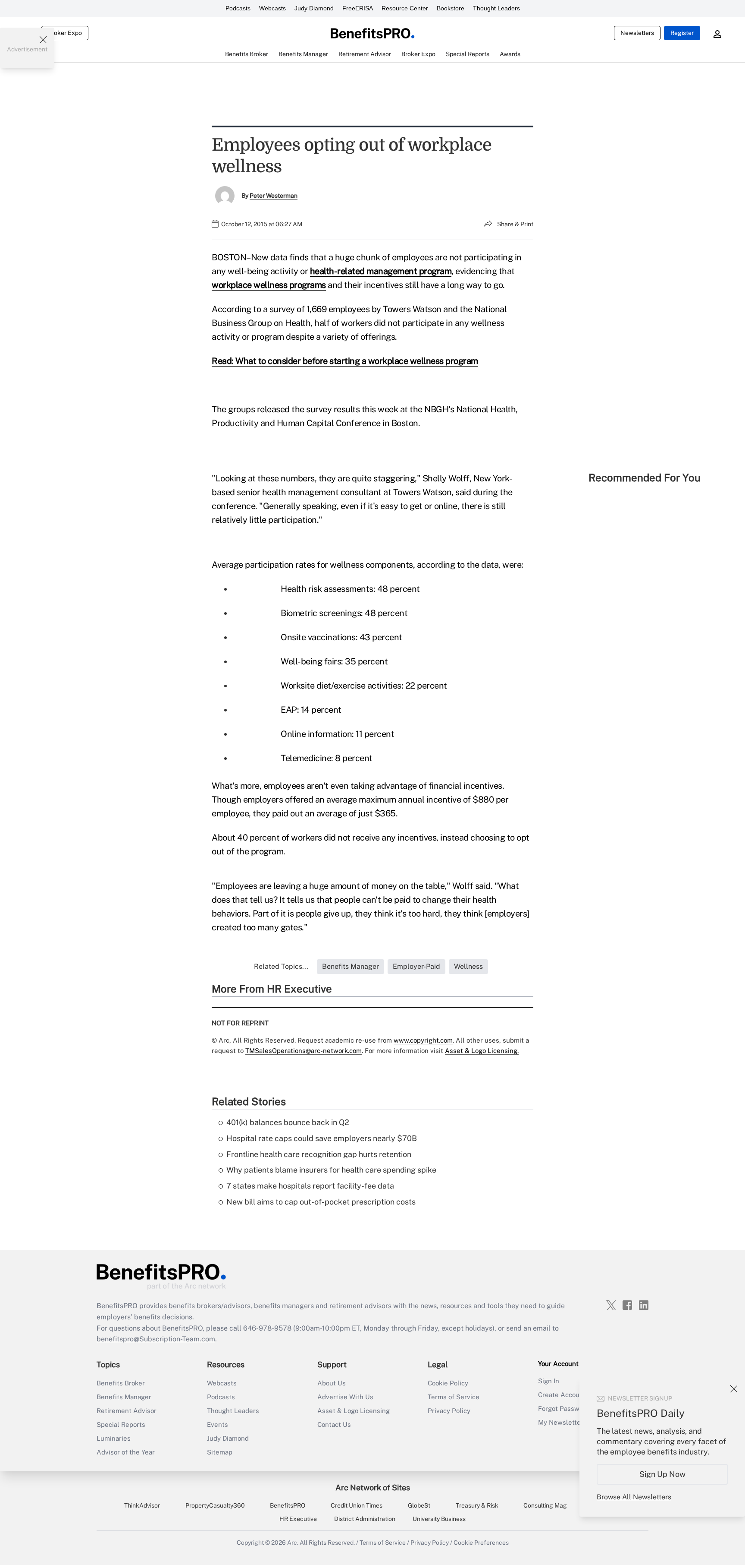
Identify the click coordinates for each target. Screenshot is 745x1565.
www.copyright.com (423, 1040)
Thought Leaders (496, 8)
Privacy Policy (449, 1410)
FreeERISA (357, 8)
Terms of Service (453, 1397)
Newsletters (637, 32)
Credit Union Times (356, 1505)
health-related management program (381, 271)
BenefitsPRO (287, 1505)
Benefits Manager (124, 1397)
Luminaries (114, 1438)
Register (682, 32)
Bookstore (450, 8)
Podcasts (237, 8)
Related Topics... (281, 966)
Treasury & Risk (477, 1505)
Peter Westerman (273, 195)
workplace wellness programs (269, 285)
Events (217, 1424)
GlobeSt (419, 1505)
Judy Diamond (314, 8)
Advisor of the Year (126, 1452)
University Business (439, 1518)
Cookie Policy (448, 1383)
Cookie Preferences (481, 1542)
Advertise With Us (345, 1397)
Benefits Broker (121, 1383)
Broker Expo (65, 32)
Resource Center (405, 8)
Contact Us (334, 1424)
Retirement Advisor (127, 1410)
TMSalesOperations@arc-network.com (303, 1050)
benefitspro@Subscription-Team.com (156, 1339)
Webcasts (272, 8)
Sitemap (219, 1452)
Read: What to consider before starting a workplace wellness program (345, 361)
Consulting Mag (545, 1505)
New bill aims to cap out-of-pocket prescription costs (321, 1201)
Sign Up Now (662, 1474)
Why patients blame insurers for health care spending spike (331, 1169)
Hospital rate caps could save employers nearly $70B (321, 1138)
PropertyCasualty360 (215, 1505)
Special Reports (121, 1424)
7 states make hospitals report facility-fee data (310, 1185)
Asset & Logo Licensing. (482, 1050)
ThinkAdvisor (142, 1505)
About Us (331, 1383)
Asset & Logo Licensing (353, 1410)
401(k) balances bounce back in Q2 (287, 1122)
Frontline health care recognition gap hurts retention (318, 1154)
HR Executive (298, 1518)
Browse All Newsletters (634, 1497)
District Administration (364, 1518)
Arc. (292, 1542)
